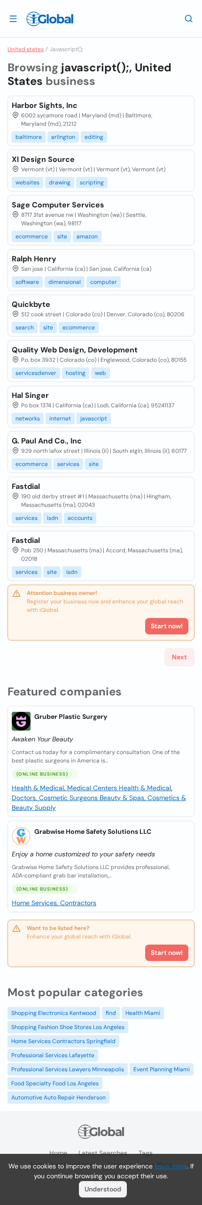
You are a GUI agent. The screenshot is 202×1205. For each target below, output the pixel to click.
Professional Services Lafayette (52, 1055)
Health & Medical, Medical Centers (65, 788)
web (100, 373)
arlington (63, 137)
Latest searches (102, 1153)
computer (103, 282)
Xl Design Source (43, 159)
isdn (52, 518)
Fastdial (26, 486)
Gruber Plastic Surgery (70, 716)
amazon (87, 236)
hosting (75, 373)
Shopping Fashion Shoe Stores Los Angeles (67, 1027)
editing (94, 137)
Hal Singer (30, 395)
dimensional (64, 282)
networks (28, 418)
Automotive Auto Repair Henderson (58, 1097)
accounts (80, 518)
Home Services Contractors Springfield (63, 1041)
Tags (146, 1153)
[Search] (188, 18)
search (25, 327)
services (68, 464)
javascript (93, 418)
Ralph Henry (34, 259)
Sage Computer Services (58, 205)
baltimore (29, 137)
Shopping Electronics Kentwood (53, 1013)
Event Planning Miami (161, 1069)
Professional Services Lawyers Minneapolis (67, 1069)
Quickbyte (31, 304)
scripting (92, 182)
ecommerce (32, 236)
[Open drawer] (13, 18)
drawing (59, 182)
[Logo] (49, 18)
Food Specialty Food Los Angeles (55, 1083)
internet (60, 418)
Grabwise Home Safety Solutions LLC (92, 831)
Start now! (167, 952)
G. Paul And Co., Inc (47, 441)
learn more (171, 1166)
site (62, 236)
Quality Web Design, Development (75, 350)
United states (26, 49)
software (27, 282)
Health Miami (142, 1013)
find (111, 1013)
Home (58, 1153)
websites (27, 182)
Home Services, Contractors (54, 903)
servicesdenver (36, 373)
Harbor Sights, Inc (45, 105)
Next (179, 657)
